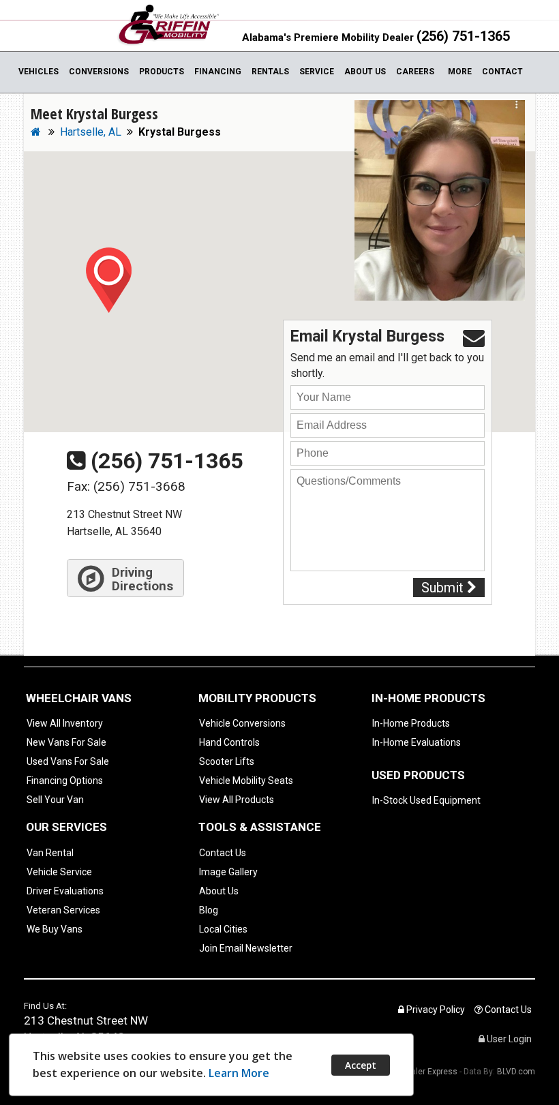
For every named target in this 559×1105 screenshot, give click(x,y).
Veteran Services (63, 910)
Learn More (239, 1072)
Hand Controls (229, 742)
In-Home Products (411, 723)
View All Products (236, 799)
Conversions (99, 71)
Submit (444, 587)
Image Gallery (228, 871)
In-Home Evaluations (416, 742)
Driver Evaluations (65, 890)
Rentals (270, 71)
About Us (365, 71)
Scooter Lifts (226, 761)
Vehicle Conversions (242, 723)
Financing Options (65, 780)
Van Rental (50, 852)
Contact (502, 71)
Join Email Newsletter (245, 948)
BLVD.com (516, 1071)
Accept (360, 1065)
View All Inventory (65, 723)
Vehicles (38, 71)
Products (161, 71)
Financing (217, 71)
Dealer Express (429, 1071)
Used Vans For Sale (68, 761)
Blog (208, 910)
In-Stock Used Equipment (426, 800)
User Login (508, 1038)
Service (316, 71)
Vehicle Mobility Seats (246, 780)
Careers (415, 71)
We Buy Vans (54, 929)
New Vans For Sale (66, 742)
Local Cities (223, 929)
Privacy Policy (434, 1009)
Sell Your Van (55, 799)
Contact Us (222, 852)
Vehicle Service (59, 871)
